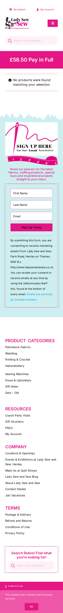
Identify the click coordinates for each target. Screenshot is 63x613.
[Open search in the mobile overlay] (31, 40)
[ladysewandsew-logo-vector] (17, 18)
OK (31, 606)
